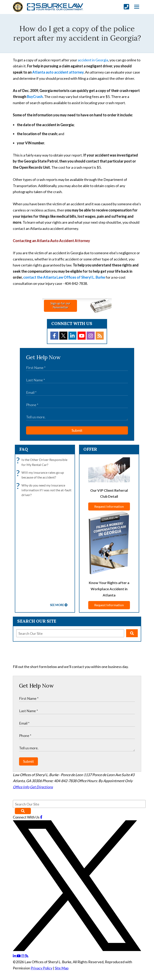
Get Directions (41, 787)
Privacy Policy (41, 968)
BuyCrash (35, 96)
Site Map (62, 968)
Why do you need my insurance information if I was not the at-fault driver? (44, 490)
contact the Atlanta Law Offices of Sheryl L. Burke (64, 277)
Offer (90, 449)
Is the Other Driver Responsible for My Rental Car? (42, 461)
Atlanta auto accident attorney (58, 72)
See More (57, 605)
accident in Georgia (93, 60)
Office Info (21, 787)
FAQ (23, 449)
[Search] (132, 633)
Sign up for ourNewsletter (60, 305)
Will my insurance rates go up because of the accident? (41, 474)
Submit (77, 430)
